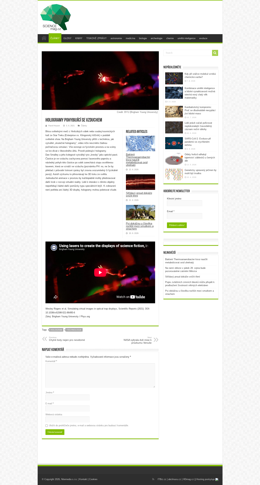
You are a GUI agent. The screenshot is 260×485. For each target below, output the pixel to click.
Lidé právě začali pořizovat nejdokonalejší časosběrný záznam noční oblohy (198, 126)
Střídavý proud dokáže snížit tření (139, 194)
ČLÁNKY (55, 38)
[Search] (215, 53)
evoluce (203, 38)
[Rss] (153, 479)
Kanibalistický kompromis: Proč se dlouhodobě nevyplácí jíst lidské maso (200, 110)
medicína (130, 38)
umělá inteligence (186, 38)
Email (170, 211)
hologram (56, 330)
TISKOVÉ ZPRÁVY (96, 38)
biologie (143, 38)
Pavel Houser (54, 126)
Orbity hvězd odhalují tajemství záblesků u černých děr (200, 157)
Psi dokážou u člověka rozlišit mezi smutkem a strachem (140, 226)
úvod (44, 38)
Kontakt (83, 479)
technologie (74, 330)
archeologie (156, 38)
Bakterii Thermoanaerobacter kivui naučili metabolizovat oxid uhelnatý (138, 160)
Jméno (49, 392)
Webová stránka (53, 414)
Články (84, 126)
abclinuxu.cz (174, 479)
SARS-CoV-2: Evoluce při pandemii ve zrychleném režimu (198, 141)
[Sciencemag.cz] (55, 16)
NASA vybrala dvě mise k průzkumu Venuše (138, 340)
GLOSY (67, 38)
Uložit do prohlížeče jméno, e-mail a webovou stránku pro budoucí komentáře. (89, 425)
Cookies (93, 479)
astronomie (116, 38)
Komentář (51, 361)
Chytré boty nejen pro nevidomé (67, 338)
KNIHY (78, 38)
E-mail (49, 403)
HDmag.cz (188, 479)
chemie (170, 38)
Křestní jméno (174, 198)
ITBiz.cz (162, 479)
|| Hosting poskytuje (205, 479)
